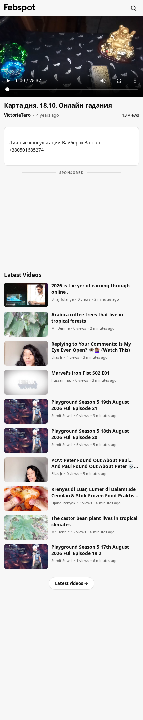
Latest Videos (22, 275)
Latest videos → (71, 583)
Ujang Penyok (63, 503)
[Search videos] (133, 8)
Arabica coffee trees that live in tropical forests (87, 318)
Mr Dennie (60, 328)
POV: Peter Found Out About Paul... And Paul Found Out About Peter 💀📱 (92, 463)
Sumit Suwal (61, 415)
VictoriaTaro (17, 115)
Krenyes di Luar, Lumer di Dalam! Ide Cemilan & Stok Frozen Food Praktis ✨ (93, 492)
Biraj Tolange (62, 299)
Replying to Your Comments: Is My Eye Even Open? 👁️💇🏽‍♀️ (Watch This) (91, 347)
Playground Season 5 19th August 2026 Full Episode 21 (90, 405)
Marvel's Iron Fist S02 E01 (80, 373)
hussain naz (61, 380)
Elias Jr (57, 357)
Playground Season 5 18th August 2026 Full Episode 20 (90, 434)
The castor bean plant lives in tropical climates (94, 521)
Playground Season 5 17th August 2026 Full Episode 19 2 (90, 550)
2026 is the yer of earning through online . (90, 289)
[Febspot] (19, 8)
